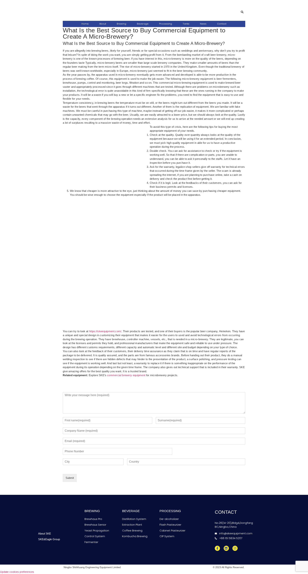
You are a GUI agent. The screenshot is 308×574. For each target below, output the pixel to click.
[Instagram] (235, 548)
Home (85, 23)
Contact (221, 23)
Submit (70, 477)
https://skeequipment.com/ (105, 331)
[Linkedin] (226, 548)
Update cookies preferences (17, 571)
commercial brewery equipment (126, 375)
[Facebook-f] (217, 548)
